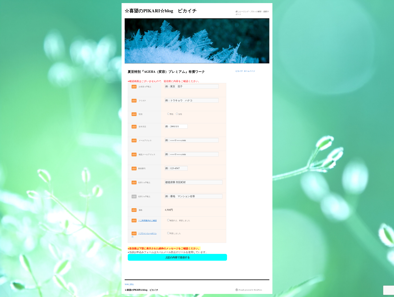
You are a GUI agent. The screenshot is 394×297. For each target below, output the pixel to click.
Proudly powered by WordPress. (250, 290)
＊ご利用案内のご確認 (147, 220)
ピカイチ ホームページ (245, 71)
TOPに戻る (129, 284)
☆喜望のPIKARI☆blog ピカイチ (163, 10)
